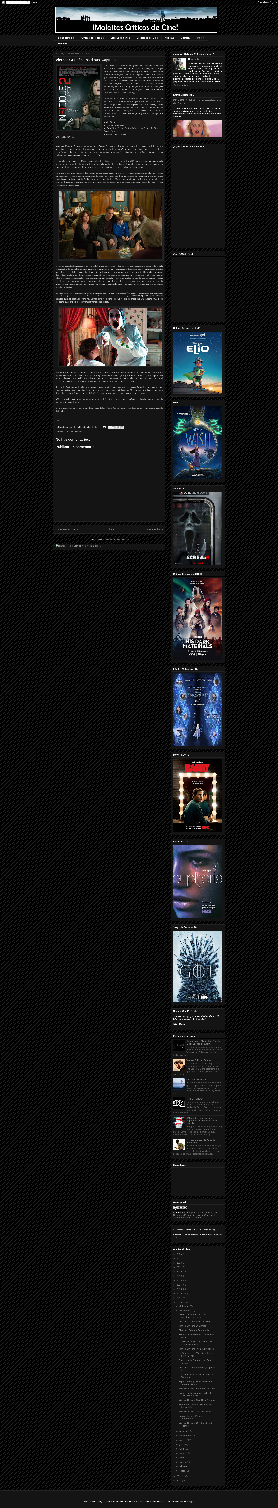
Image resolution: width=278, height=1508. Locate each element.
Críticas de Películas (92, 37)
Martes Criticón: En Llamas (192, 1325)
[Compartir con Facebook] (119, 427)
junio (182, 1448)
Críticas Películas (74, 431)
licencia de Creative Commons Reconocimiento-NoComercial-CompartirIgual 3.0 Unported (195, 1215)
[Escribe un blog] (113, 427)
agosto (183, 1440)
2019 (179, 1276)
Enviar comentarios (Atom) (116, 539)
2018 (179, 1280)
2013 (179, 1302)
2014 (179, 1298)
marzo (182, 1462)
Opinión (185, 37)
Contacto (62, 43)
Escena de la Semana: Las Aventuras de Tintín (192, 1315)
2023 (179, 1262)
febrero (183, 1466)
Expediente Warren (111, 408)
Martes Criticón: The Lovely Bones (196, 1348)
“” (109, 80)
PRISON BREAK (194, 1098)
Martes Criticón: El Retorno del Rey (197, 1388)
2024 (179, 1258)
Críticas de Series (120, 37)
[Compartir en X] (116, 427)
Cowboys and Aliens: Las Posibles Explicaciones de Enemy (203, 1042)
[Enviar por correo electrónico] (109, 427)
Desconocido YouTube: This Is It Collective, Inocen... (195, 1343)
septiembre (185, 1435)
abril (181, 1457)
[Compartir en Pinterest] (122, 427)
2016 (179, 1289)
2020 (179, 1271)
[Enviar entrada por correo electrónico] (104, 427)
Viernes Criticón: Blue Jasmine (194, 1321)
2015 (179, 1293)
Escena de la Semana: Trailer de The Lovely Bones (195, 1394)
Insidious (114, 113)
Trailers (201, 37)
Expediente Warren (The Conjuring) (119, 92)
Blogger (189, 1501)
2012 (179, 1476)
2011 (179, 1480)
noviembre (185, 1310)
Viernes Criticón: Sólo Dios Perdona (197, 1400)
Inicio (112, 529)
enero (182, 1470)
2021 (179, 1267)
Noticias (169, 37)
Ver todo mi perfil (181, 85)
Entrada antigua (154, 529)
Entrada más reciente (68, 529)
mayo (182, 1453)
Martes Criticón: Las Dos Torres (195, 1411)
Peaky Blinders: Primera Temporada (191, 1417)
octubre (183, 1431)
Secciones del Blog (147, 37)
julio (181, 1444)
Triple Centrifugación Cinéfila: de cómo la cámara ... (195, 1383)
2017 (179, 1285)
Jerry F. (73, 427)
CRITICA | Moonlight (196, 1079)
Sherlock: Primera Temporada (194, 1330)
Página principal (65, 37)
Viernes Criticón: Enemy (198, 1060)
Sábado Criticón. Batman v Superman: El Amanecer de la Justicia (201, 1121)
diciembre (184, 1306)
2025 (179, 1254)
